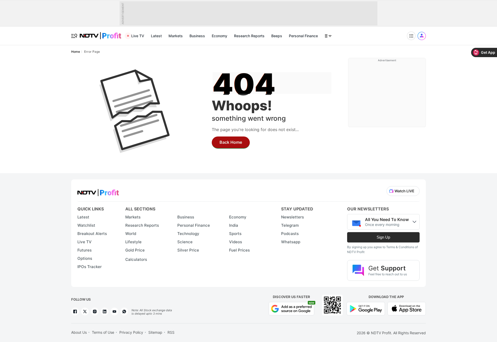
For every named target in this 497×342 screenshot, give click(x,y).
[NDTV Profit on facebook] (75, 311)
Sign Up (383, 237)
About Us (79, 332)
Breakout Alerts (92, 233)
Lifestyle (133, 241)
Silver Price (188, 250)
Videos (235, 241)
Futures (84, 250)
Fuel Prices (239, 250)
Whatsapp (290, 241)
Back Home (231, 142)
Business (197, 36)
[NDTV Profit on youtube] (114, 311)
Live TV (137, 36)
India (233, 225)
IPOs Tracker (89, 266)
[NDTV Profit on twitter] (85, 311)
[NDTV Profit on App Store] (407, 308)
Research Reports (249, 36)
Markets (176, 36)
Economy (219, 36)
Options (84, 258)
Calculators (136, 259)
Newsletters (292, 217)
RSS (170, 332)
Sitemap (155, 332)
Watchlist (86, 225)
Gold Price (135, 250)
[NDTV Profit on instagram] (95, 311)
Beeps (276, 36)
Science (185, 241)
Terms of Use (103, 332)
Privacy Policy (131, 332)
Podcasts (290, 233)
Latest (156, 36)
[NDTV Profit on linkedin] (104, 311)
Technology (188, 233)
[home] (100, 33)
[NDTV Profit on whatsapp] (124, 311)
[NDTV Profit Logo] (98, 191)
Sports (235, 233)
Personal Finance (303, 36)
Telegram (290, 225)
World (130, 233)
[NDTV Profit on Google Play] (366, 308)
